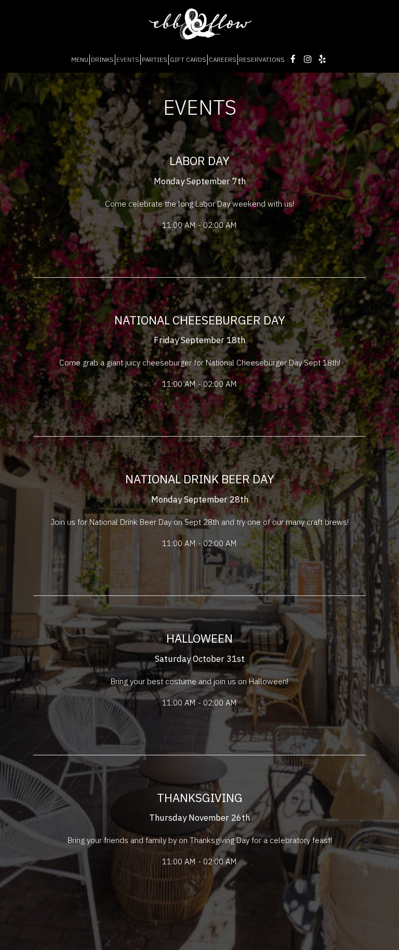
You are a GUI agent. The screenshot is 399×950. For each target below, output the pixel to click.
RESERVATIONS (262, 59)
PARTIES (154, 59)
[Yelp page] (322, 59)
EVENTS (127, 59)
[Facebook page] (293, 59)
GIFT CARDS (188, 59)
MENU (79, 59)
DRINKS (102, 59)
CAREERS (222, 59)
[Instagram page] (307, 59)
